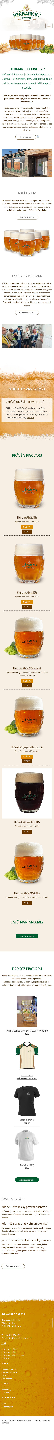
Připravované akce (9, 1369)
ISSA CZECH (6, 1419)
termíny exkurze (26, 312)
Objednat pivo (7, 1403)
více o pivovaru (25, 137)
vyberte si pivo (26, 217)
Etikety (5, 1372)
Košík (4, 1400)
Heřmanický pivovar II (20, 402)
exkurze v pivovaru (9, 1366)
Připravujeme (7, 1375)
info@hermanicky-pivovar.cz (20, 1334)
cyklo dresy (6, 1386)
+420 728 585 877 (13, 1331)
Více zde (17, 414)
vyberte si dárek (26, 1176)
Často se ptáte (12, 1263)
